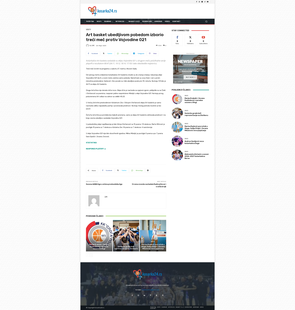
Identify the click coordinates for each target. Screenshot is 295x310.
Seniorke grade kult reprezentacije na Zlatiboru (126, 248)
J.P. (93, 45)
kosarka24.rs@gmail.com (150, 290)
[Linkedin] (144, 295)
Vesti (88, 29)
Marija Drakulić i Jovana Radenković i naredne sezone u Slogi (99, 246)
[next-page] (91, 255)
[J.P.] (88, 45)
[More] (147, 170)
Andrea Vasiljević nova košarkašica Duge (194, 142)
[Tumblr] (156, 295)
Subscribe (203, 36)
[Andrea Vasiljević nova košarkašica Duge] (177, 141)
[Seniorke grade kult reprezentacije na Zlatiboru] (126, 235)
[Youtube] (207, 1)
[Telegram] (202, 1)
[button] (206, 21)
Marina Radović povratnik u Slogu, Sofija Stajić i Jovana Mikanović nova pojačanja (153, 246)
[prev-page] (87, 255)
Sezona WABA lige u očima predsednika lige (104, 184)
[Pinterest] (150, 295)
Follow (190, 36)
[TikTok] (205, 1)
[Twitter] (163, 295)
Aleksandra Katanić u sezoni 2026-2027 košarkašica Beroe (197, 156)
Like (177, 36)
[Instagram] (199, 1)
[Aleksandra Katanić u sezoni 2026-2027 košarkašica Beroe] (177, 155)
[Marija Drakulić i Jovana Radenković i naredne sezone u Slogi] (99, 235)
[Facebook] (196, 1)
